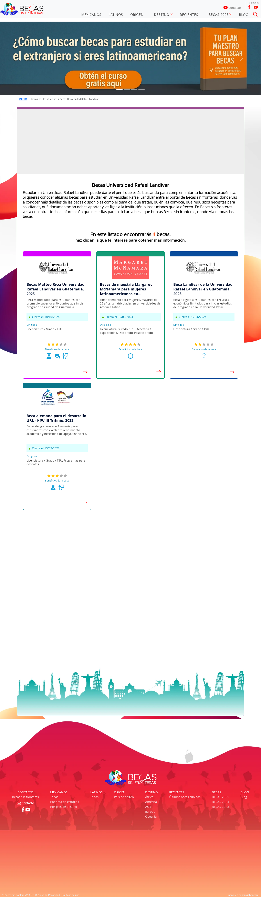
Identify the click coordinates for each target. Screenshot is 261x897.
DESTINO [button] (161, 14)
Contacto (234, 7)
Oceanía (151, 816)
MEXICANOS (91, 14)
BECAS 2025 (220, 797)
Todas (54, 797)
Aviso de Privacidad (49, 895)
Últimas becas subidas (184, 797)
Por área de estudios (64, 802)
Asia (148, 807)
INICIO (23, 99)
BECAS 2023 (220, 807)
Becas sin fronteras (25, 797)
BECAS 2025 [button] (219, 14)
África (149, 797)
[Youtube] (256, 7)
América (151, 802)
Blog (244, 797)
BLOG (243, 14)
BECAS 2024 (220, 802)
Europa (150, 811)
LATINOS (116, 14)
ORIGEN (137, 14)
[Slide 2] (134, 89)
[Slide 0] (119, 89)
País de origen (124, 797)
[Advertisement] (130, 141)
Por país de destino (63, 807)
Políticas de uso (70, 895)
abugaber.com (250, 895)
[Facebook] (249, 7)
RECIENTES (189, 14)
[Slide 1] (127, 89)
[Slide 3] (141, 89)
